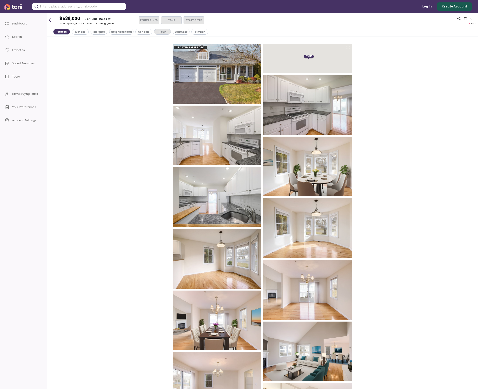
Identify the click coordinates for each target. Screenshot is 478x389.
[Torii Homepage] (15, 7)
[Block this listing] (465, 18)
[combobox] (82, 7)
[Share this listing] (459, 18)
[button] (23, 23)
